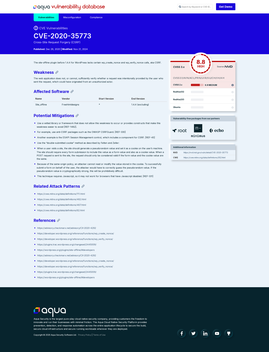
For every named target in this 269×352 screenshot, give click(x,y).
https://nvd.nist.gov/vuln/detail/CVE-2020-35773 (206, 152)
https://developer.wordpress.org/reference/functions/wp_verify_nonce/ (75, 239)
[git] (229, 334)
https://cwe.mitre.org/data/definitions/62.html (61, 210)
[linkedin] (206, 334)
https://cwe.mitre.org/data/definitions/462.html (61, 199)
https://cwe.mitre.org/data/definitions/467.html (61, 205)
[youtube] (218, 334)
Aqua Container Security (50, 312)
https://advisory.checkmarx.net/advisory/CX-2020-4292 (66, 228)
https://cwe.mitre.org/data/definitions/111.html (61, 193)
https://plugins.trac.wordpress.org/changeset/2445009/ (66, 244)
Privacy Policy (84, 335)
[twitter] (194, 334)
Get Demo (225, 6)
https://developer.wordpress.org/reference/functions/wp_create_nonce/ (75, 233)
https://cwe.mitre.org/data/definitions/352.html (204, 157)
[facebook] (182, 334)
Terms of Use (99, 335)
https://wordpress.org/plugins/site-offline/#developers (66, 250)
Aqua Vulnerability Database (69, 7)
